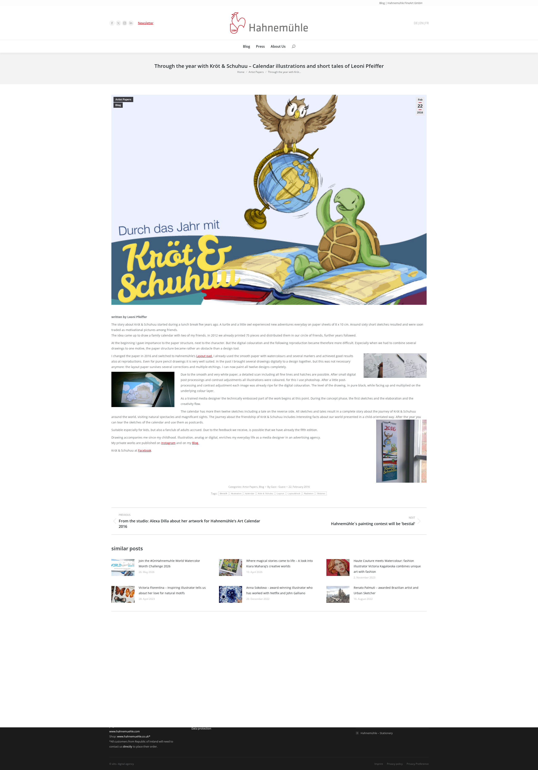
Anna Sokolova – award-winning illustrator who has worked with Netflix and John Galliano (279, 590)
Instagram (168, 443)
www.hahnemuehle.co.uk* (133, 736)
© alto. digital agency (121, 764)
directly (127, 746)
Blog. (195, 443)
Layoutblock (294, 493)
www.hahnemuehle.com (124, 731)
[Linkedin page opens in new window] (131, 23)
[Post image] (122, 567)
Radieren (308, 493)
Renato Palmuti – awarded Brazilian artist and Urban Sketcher (386, 590)
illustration (236, 493)
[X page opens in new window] (118, 23)
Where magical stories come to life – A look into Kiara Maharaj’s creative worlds (279, 563)
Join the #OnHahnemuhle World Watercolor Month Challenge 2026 (169, 563)
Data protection (201, 728)
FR (427, 23)
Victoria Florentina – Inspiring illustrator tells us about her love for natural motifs (172, 590)
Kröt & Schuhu (265, 493)
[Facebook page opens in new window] (112, 23)
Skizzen (321, 493)
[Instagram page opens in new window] (124, 23)
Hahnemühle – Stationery (377, 733)
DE (416, 23)
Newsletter (145, 23)
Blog (118, 105)
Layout (280, 493)
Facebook (144, 450)
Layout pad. (204, 356)
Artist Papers (123, 99)
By (276, 487)
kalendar (249, 493)
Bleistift (223, 493)
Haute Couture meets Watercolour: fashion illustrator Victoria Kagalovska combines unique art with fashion (387, 566)
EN (421, 23)
